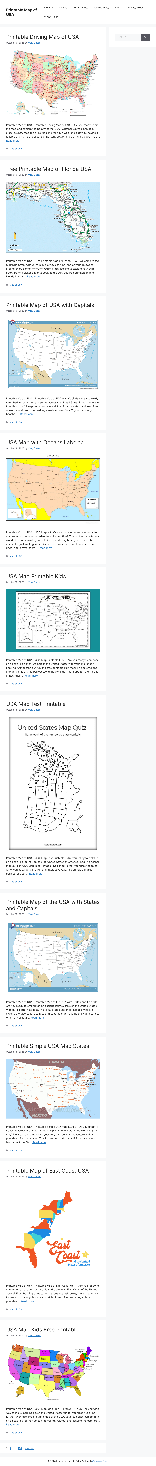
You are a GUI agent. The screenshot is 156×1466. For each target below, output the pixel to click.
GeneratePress (100, 1461)
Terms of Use (81, 7)
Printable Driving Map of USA (42, 37)
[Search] (145, 37)
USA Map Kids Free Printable (42, 1329)
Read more (13, 140)
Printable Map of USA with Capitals (50, 305)
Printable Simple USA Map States (47, 1046)
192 (20, 1448)
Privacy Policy (135, 7)
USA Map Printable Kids (36, 576)
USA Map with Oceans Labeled (45, 442)
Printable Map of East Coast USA (47, 1170)
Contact (63, 7)
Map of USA (16, 148)
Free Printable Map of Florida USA (48, 169)
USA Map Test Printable (36, 704)
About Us (48, 7)
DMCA (118, 7)
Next (29, 1448)
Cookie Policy (101, 7)
